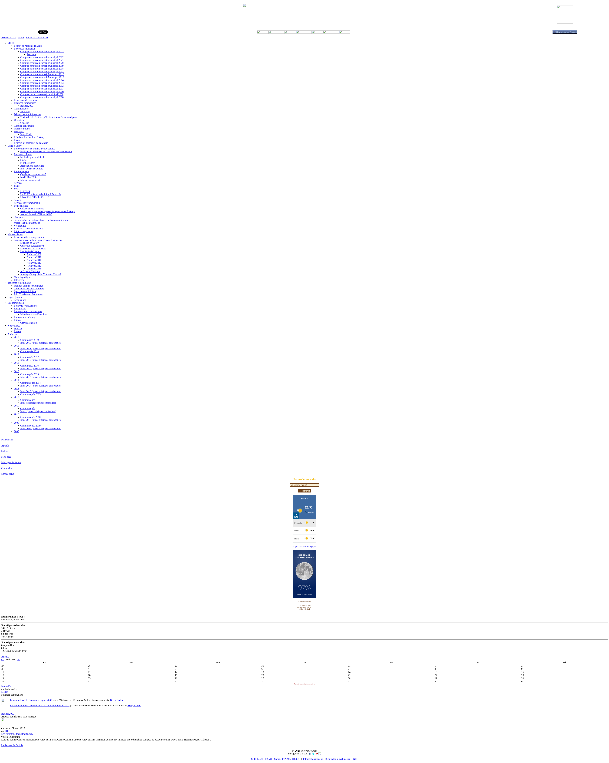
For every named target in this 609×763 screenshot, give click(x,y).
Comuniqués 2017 (29, 357)
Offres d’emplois (28, 322)
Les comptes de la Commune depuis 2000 (31, 700)
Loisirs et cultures (23, 154)
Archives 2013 (34, 265)
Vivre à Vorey (15, 145)
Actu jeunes (20, 300)
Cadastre (24, 123)
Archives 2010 (34, 257)
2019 (16, 337)
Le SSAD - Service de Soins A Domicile (40, 194)
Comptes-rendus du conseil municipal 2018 (42, 68)
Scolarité (18, 200)
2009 (16, 422)
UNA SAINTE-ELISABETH (35, 197)
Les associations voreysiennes (29, 237)
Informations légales (313, 759)
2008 (16, 431)
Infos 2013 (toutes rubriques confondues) (40, 391)
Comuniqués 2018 (29, 351)
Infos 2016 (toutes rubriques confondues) (40, 368)
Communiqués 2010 (30, 417)
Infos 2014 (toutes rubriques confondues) (40, 385)
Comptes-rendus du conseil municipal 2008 (42, 97)
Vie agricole (20, 308)
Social (17, 188)
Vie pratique (20, 225)
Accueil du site (8, 37)
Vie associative (15, 234)
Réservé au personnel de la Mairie (31, 143)
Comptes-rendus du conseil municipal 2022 (42, 57)
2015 (16, 371)
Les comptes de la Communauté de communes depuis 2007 (39, 705)
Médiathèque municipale (32, 157)
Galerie (5, 451)
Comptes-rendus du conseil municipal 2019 (42, 65)
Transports (19, 217)
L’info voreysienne (23, 231)
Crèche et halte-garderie (32, 208)
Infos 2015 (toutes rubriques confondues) (40, 377)
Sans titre (31, 54)
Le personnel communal (26, 100)
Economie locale (16, 302)
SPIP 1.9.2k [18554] (261, 759)
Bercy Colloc (116, 700)
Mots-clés (6, 456)
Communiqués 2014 (30, 382)
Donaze (18, 328)
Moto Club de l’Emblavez (33, 248)
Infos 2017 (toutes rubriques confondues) (40, 360)
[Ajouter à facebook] (310, 753)
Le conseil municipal (24, 48)
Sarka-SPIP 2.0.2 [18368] (287, 759)
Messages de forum (11, 462)
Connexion (6, 468)
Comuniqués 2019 (29, 340)
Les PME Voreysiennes (25, 305)
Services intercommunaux (27, 202)
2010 (16, 414)
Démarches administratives (27, 114)
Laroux (17, 331)
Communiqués (21, 108)
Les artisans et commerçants (28, 311)
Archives (12, 334)
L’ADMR (25, 191)
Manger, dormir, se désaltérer (28, 285)
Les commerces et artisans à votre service (34, 148)
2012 (16, 397)
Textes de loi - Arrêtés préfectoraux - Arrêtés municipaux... (49, 117)
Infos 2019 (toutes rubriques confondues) (40, 342)
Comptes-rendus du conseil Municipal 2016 (42, 74)
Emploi (17, 320)
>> (18, 659)
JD (6, 731)
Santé (17, 185)
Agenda (5, 445)
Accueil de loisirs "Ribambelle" (36, 214)
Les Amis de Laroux (30, 251)
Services (18, 183)
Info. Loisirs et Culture (31, 168)
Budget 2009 (26, 105)
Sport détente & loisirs (25, 291)
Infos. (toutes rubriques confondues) (38, 411)
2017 (16, 354)
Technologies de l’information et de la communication (41, 220)
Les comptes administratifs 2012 (17, 734)
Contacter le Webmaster (338, 759)
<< (2, 659)
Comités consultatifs (24, 125)
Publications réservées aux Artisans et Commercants (46, 151)
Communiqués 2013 (30, 394)
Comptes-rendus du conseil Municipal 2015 (42, 77)
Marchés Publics (22, 128)
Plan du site (7, 439)
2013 (16, 388)
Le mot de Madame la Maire (28, 45)
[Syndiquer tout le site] (1, 653)
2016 (16, 362)
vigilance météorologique (304, 546)
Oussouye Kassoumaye (32, 245)
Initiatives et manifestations (33, 314)
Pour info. (19, 131)
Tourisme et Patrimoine (19, 282)
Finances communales (37, 37)
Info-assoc (19, 280)
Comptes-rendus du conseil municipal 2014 (42, 80)
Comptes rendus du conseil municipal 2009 (41, 94)
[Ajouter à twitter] (313, 753)
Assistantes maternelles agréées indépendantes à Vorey (47, 211)
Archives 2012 (34, 262)
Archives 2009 (34, 254)
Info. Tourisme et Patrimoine (28, 294)
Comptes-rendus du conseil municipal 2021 (42, 60)
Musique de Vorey (29, 242)
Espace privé (7, 473)
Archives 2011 (34, 260)
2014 (16, 380)
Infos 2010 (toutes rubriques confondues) (40, 420)
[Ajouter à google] (319, 753)
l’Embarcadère (27, 163)
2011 (16, 405)
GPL (355, 759)
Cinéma (24, 160)
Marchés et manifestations (27, 222)
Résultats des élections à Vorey (29, 137)
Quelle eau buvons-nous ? (33, 174)
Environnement (21, 171)
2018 (16, 345)
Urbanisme (19, 120)
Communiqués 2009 (30, 425)
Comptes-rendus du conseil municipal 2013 (42, 83)
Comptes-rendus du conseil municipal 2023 (42, 51)
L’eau (17, 140)
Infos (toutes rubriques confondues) (38, 402)
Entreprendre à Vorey (24, 317)
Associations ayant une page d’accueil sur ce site (38, 240)
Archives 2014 (34, 268)
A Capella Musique (30, 271)
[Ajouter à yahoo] (316, 753)
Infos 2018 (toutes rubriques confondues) (40, 348)
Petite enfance (21, 205)
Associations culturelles (32, 165)
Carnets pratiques (22, 277)
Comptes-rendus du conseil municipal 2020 (42, 63)
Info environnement (30, 180)
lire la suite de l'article (12, 745)
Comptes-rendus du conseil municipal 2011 (41, 88)
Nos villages (14, 325)
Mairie (21, 37)
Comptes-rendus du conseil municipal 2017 (42, 71)
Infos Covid (26, 134)
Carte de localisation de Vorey (29, 288)
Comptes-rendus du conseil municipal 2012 (42, 85)
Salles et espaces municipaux (28, 228)
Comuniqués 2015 (29, 374)
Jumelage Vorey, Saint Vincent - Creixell (40, 274)
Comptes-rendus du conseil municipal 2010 (42, 91)
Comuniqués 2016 (29, 365)
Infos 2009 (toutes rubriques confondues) (40, 428)
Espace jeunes (15, 297)
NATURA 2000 (28, 177)
